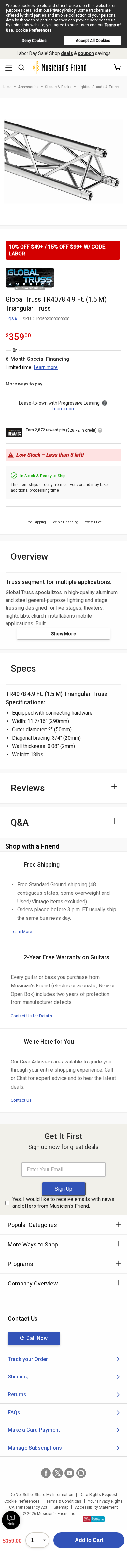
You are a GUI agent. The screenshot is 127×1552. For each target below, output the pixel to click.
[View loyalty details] (100, 431)
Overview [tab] (29, 556)
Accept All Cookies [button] (93, 40)
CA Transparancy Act (28, 1507)
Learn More (21, 931)
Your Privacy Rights (105, 1501)
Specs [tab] (23, 668)
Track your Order (28, 1359)
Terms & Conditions (63, 1501)
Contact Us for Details (31, 1015)
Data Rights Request (98, 1495)
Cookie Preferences (34, 30)
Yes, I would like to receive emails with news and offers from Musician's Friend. (63, 1202)
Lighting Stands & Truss (98, 87)
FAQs (14, 1412)
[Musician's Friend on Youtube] (69, 1473)
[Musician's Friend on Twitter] (58, 1473)
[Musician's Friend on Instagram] (81, 1473)
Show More (63, 633)
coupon (86, 53)
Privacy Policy (63, 10)
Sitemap (61, 1507)
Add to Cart (89, 1540)
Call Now (37, 1338)
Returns (17, 1394)
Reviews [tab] (28, 788)
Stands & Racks (58, 87)
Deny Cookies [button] (34, 40)
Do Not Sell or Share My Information (41, 1495)
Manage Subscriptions (35, 1448)
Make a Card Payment (34, 1430)
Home (6, 87)
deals (67, 53)
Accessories (28, 87)
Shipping (18, 1377)
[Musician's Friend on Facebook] (46, 1473)
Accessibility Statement (96, 1507)
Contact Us (21, 1100)
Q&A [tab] (20, 822)
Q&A (12, 318)
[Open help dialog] (11, 1520)
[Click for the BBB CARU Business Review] (94, 1519)
